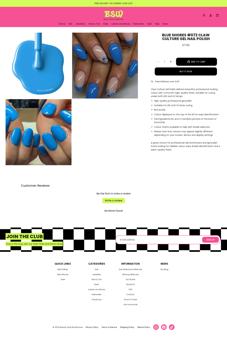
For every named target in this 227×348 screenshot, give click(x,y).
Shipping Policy (127, 327)
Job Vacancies (130, 304)
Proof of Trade (130, 299)
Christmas (97, 299)
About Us (130, 284)
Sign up (210, 239)
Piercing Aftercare (130, 274)
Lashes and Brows (96, 289)
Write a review (113, 200)
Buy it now (186, 71)
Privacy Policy (92, 327)
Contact (130, 294)
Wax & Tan (97, 279)
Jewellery (96, 274)
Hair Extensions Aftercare (130, 269)
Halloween (96, 294)
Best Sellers (63, 269)
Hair (97, 269)
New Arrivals (62, 274)
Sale (63, 279)
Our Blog (164, 269)
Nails (96, 284)
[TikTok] (171, 327)
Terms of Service (109, 327)
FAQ (130, 289)
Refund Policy (143, 327)
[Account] (210, 15)
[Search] (204, 15)
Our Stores (130, 279)
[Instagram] (156, 327)
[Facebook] (164, 327)
